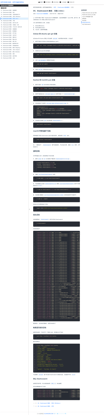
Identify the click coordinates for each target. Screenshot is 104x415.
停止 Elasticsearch (86, 24)
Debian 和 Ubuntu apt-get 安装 (89, 12)
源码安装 (84, 18)
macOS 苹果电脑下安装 (87, 16)
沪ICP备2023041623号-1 (60, 413)
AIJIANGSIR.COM (48, 413)
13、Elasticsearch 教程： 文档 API (8, 35)
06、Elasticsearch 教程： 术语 (8, 20)
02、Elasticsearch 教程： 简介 (8, 12)
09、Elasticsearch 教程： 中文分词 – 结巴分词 (11, 26)
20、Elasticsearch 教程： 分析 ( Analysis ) (10, 49)
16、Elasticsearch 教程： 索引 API (8, 41)
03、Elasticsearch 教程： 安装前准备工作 (10, 14)
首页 (41, 2)
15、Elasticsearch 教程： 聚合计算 (9, 39)
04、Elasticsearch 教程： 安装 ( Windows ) (11, 16)
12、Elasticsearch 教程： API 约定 (8, 33)
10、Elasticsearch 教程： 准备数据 (9, 29)
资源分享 (71, 2)
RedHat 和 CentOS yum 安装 (88, 14)
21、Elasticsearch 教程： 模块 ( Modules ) (10, 51)
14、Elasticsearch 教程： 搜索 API (8, 37)
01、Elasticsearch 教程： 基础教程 (9, 10)
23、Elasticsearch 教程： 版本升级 (9, 56)
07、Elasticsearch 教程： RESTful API (9, 22)
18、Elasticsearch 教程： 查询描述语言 (10, 45)
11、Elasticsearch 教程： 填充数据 (8, 31)
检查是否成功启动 (86, 22)
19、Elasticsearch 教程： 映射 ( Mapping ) (10, 47)
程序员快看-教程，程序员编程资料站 (12, 2)
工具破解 (63, 2)
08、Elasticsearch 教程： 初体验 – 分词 (10, 24)
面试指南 (56, 2)
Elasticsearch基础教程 (7, 5)
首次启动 (84, 20)
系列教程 (48, 2)
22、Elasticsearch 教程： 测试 (8, 53)
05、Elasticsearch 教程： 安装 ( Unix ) (9, 18)
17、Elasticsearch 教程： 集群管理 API (9, 43)
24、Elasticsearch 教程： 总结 (8, 58)
